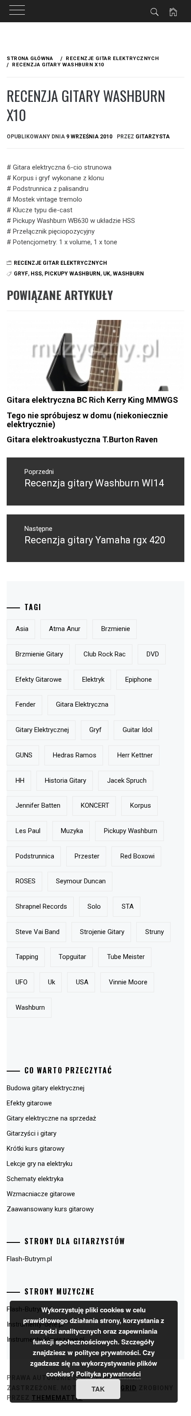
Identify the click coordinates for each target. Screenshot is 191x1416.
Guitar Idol (137, 730)
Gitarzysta (152, 137)
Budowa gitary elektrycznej (45, 1088)
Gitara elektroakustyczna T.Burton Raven (82, 439)
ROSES (26, 881)
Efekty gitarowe (29, 1103)
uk (106, 274)
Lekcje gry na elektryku (39, 1164)
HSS (36, 274)
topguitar (72, 957)
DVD (153, 654)
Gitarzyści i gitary (31, 1133)
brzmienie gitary (39, 654)
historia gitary (65, 781)
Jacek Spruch (127, 781)
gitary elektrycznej (42, 730)
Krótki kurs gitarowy (35, 1149)
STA (128, 906)
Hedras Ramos (74, 755)
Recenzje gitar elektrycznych (60, 263)
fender (26, 704)
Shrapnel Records (41, 906)
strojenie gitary (102, 932)
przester (87, 856)
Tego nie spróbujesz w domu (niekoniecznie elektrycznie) (87, 420)
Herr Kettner (135, 755)
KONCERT (95, 805)
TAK (98, 1389)
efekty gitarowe (39, 680)
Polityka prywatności (108, 1374)
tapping (27, 957)
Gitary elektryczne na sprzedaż (51, 1118)
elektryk (93, 680)
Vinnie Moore (128, 982)
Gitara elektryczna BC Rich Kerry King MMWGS (92, 400)
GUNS (24, 755)
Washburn (128, 274)
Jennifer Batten (38, 805)
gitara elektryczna (82, 704)
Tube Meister (126, 957)
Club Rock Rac (105, 654)
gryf (95, 730)
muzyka (72, 831)
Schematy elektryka (35, 1179)
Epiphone (138, 680)
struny (154, 932)
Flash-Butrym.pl (29, 1259)
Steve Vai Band (38, 932)
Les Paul (28, 831)
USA (82, 982)
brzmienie (115, 629)
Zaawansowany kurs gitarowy (50, 1209)
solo (94, 906)
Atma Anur (64, 629)
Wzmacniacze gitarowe (41, 1194)
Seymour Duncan (81, 881)
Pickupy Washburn (72, 274)
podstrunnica (35, 856)
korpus (140, 805)
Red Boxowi (137, 856)
